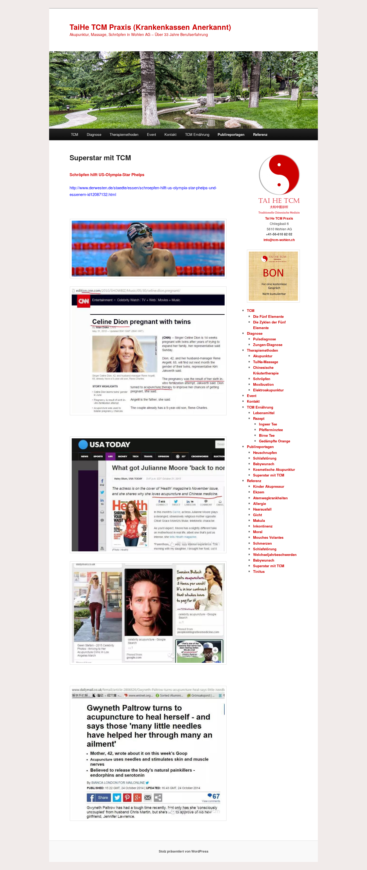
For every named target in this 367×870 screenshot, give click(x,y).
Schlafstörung (264, 458)
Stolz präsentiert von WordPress (183, 851)
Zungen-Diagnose (267, 344)
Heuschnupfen (265, 452)
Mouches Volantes (268, 537)
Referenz (260, 134)
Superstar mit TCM (268, 475)
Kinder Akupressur (268, 486)
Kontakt (170, 134)
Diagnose (94, 134)
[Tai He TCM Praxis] (279, 150)
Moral (257, 531)
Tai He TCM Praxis (279, 218)
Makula (259, 520)
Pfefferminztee (271, 429)
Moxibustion (263, 384)
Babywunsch (263, 463)
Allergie (259, 503)
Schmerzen (262, 543)
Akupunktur (262, 355)
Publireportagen (231, 134)
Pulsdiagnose (264, 338)
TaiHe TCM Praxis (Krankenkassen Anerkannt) (150, 27)
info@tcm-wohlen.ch (279, 239)
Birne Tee (267, 435)
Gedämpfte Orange (274, 440)
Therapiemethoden (124, 134)
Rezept (258, 418)
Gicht (257, 514)
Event (151, 134)
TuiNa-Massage (265, 361)
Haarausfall (262, 509)
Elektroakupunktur (268, 389)
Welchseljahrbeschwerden (275, 554)
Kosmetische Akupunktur (274, 469)
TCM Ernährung (197, 134)
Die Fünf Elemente (268, 316)
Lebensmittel (264, 412)
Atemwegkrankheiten (270, 497)
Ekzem (258, 491)
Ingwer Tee (268, 424)
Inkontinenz (263, 526)
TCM (74, 134)
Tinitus (259, 571)
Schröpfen (261, 378)
